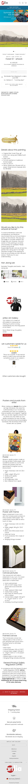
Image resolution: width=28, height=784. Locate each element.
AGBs (14, 753)
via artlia (7, 335)
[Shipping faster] (14, 706)
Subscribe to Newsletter (13, 762)
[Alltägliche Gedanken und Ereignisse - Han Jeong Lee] (14, 274)
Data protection (13, 758)
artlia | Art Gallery (14, 741)
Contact (14, 751)
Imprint (14, 756)
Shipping (13, 64)
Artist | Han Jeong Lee (14, 56)
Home (4, 54)
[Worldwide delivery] (14, 730)
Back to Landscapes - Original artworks (15, 692)
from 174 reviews (13, 347)
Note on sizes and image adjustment (14, 85)
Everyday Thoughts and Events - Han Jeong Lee (13, 267)
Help (13, 745)
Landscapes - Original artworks (15, 54)
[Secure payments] (14, 718)
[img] (14, 346)
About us (13, 749)
